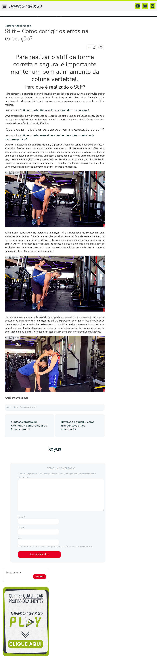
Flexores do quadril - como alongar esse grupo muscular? (77, 425)
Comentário (24, 477)
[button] (4, 6)
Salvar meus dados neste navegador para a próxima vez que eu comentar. (56, 546)
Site (20, 537)
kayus (54, 449)
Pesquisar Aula (13, 572)
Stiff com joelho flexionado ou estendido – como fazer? (54, 110)
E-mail (21, 527)
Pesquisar (39, 576)
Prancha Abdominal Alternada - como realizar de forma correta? (29, 425)
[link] (101, 47)
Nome (21, 517)
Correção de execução (18, 25)
